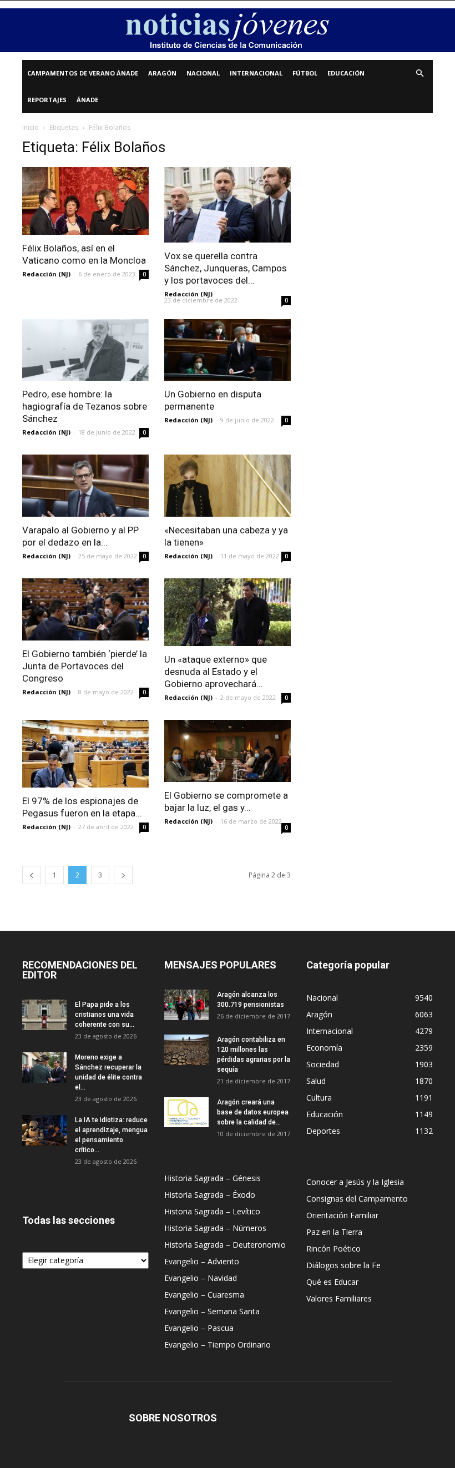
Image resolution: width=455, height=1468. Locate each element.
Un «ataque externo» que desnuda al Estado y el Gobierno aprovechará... (215, 671)
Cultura (319, 1097)
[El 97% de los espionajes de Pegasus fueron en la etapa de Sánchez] (85, 754)
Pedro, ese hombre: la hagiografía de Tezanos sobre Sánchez (84, 406)
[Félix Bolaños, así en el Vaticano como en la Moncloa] (85, 201)
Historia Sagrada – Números (215, 1228)
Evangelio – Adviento (201, 1261)
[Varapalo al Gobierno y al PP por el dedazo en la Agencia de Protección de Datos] (85, 486)
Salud (316, 1081)
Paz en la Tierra (334, 1232)
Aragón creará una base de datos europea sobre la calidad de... (253, 1112)
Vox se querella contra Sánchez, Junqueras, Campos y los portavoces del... (225, 268)
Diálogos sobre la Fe (343, 1265)
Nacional (203, 73)
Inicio (30, 127)
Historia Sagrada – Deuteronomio (225, 1244)
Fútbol (304, 73)
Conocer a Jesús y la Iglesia (355, 1182)
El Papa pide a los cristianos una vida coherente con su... (104, 1014)
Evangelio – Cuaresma (204, 1294)
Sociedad (322, 1064)
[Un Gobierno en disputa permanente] (227, 350)
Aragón (162, 73)
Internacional (256, 73)
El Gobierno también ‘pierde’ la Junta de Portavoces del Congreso (84, 666)
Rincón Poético (333, 1248)
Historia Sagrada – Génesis (212, 1178)
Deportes (323, 1131)
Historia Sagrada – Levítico (212, 1211)
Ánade (87, 99)
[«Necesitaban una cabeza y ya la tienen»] (227, 486)
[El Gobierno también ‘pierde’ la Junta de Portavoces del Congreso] (85, 609)
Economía (324, 1047)
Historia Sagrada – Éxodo (209, 1194)
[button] (419, 73)
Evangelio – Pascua (199, 1328)
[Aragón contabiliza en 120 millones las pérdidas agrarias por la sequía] (186, 1050)
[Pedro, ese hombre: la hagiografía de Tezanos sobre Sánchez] (85, 350)
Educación (346, 73)
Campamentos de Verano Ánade (82, 73)
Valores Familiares (339, 1298)
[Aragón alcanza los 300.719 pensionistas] (186, 1005)
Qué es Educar (332, 1282)
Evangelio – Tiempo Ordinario (217, 1344)
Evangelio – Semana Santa (212, 1311)
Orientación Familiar (342, 1215)
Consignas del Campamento (357, 1198)
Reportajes (47, 99)
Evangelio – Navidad (200, 1278)
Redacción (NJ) (46, 274)
